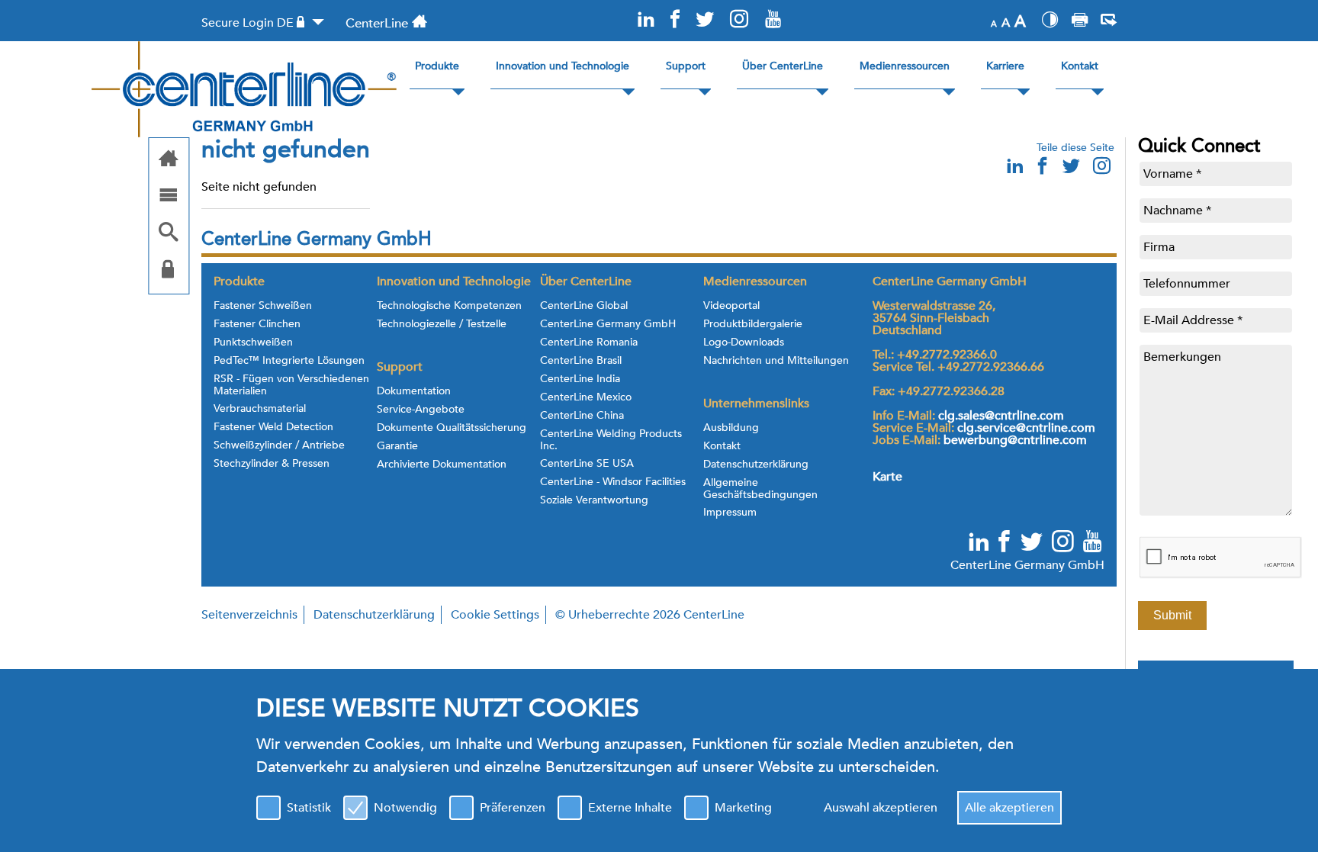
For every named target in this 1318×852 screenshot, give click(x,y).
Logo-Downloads (743, 342)
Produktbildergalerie (752, 324)
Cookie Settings (495, 614)
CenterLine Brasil (581, 361)
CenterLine (377, 23)
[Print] (1080, 22)
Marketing (743, 807)
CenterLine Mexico (586, 397)
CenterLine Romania (589, 342)
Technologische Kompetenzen (449, 306)
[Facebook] (675, 20)
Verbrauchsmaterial (260, 409)
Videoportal (731, 306)
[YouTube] (772, 20)
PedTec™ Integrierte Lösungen (289, 361)
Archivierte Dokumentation (441, 464)
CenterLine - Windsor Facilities (613, 482)
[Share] (1109, 22)
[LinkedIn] (646, 20)
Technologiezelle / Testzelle (441, 324)
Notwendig (405, 807)
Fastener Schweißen (263, 306)
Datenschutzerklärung (755, 464)
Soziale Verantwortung (594, 500)
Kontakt (722, 446)
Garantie (397, 446)
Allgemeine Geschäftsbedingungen (760, 489)
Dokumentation (414, 391)
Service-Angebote (421, 409)
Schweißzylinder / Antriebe (279, 445)
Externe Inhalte (630, 807)
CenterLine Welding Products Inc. (611, 440)
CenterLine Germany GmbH (608, 324)
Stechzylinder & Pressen (272, 464)
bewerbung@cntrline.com (1015, 440)
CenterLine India (580, 379)
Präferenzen (512, 807)
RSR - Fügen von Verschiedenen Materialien (291, 385)
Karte (887, 477)
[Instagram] (739, 20)
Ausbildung (731, 428)
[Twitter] (704, 20)
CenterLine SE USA (587, 464)
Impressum (730, 512)
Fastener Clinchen (257, 324)
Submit (1172, 615)
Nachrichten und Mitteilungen (776, 361)
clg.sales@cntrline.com (1001, 416)
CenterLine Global (584, 306)
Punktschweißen (253, 342)
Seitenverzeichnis (249, 614)
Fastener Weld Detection (273, 427)
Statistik (309, 807)
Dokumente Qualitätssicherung (451, 428)
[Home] (168, 159)
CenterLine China (582, 416)
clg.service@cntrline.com (1026, 428)
